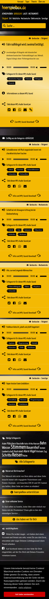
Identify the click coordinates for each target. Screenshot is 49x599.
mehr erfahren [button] (24, 587)
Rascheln (12, 404)
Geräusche (18, 14)
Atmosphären (7, 14)
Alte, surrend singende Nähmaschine (19, 270)
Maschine (38, 230)
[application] (24, 67)
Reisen (17, 455)
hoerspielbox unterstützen (26, 492)
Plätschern (11, 443)
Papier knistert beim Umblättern (17, 384)
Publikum (31, 347)
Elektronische (36, 19)
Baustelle (20, 443)
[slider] (43, 67)
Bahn (43, 443)
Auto (26, 444)
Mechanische (25, 19)
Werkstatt (22, 234)
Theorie (34, 2)
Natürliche (16, 19)
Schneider (12, 291)
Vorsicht (11, 83)
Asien (4, 443)
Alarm (26, 451)
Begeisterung (23, 343)
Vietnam (39, 451)
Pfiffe (22, 347)
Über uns (42, 2)
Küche (25, 456)
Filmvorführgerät (15, 286)
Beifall (34, 343)
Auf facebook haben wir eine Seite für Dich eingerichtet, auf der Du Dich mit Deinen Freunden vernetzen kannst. (23, 552)
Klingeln (38, 79)
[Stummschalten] (37, 67)
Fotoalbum (12, 400)
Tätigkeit (5, 19)
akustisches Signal (15, 79)
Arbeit (11, 170)
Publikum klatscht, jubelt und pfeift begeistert (22, 327)
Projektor (37, 286)
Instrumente (33, 14)
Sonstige (45, 19)
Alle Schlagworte (26, 461)
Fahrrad (28, 79)
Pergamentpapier (37, 400)
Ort (10, 19)
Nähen (27, 286)
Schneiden (12, 174)
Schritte (7, 455)
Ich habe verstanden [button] (24, 594)
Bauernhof (32, 448)
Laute (25, 14)
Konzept (20, 2)
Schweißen (24, 174)
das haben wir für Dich (26, 519)
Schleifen (12, 234)
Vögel (33, 451)
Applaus (12, 343)
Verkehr (42, 448)
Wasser (6, 448)
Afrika (30, 444)
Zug (45, 451)
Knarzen (36, 444)
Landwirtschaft (8, 451)
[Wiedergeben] (3, 67)
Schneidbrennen (33, 170)
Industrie (28, 230)
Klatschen (12, 347)
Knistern (24, 400)
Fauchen (20, 170)
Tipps (27, 2)
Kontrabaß (18, 451)
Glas (19, 230)
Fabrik (11, 230)
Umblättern (23, 404)
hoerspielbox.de (14, 7)
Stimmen (18, 447)
